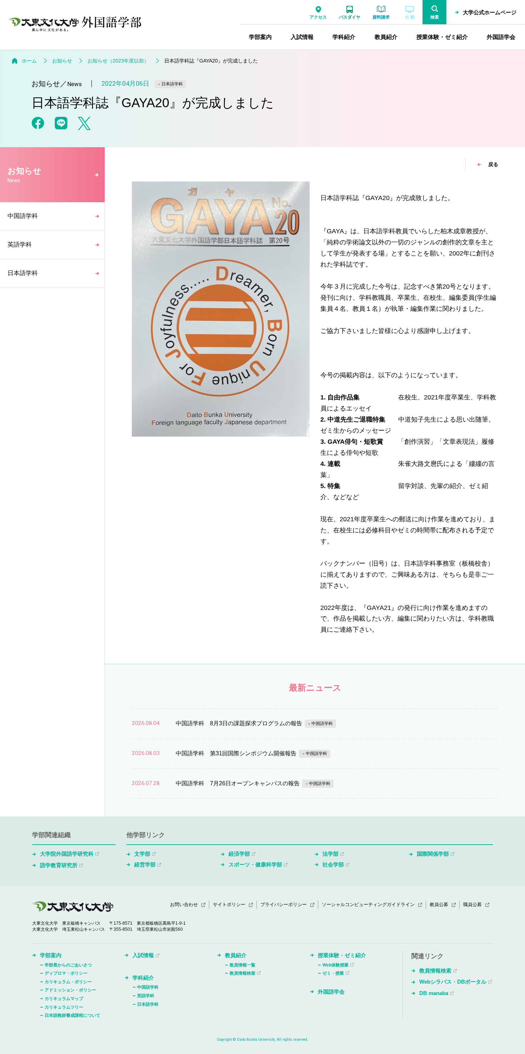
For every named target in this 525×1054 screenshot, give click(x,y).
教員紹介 (235, 955)
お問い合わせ (184, 904)
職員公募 (472, 904)
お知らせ (62, 61)
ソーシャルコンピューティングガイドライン (368, 904)
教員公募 (439, 904)
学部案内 (50, 955)
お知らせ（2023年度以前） (118, 61)
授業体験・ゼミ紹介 (342, 955)
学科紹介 (143, 978)
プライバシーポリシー (283, 904)
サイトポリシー (229, 904)
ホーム (29, 61)
